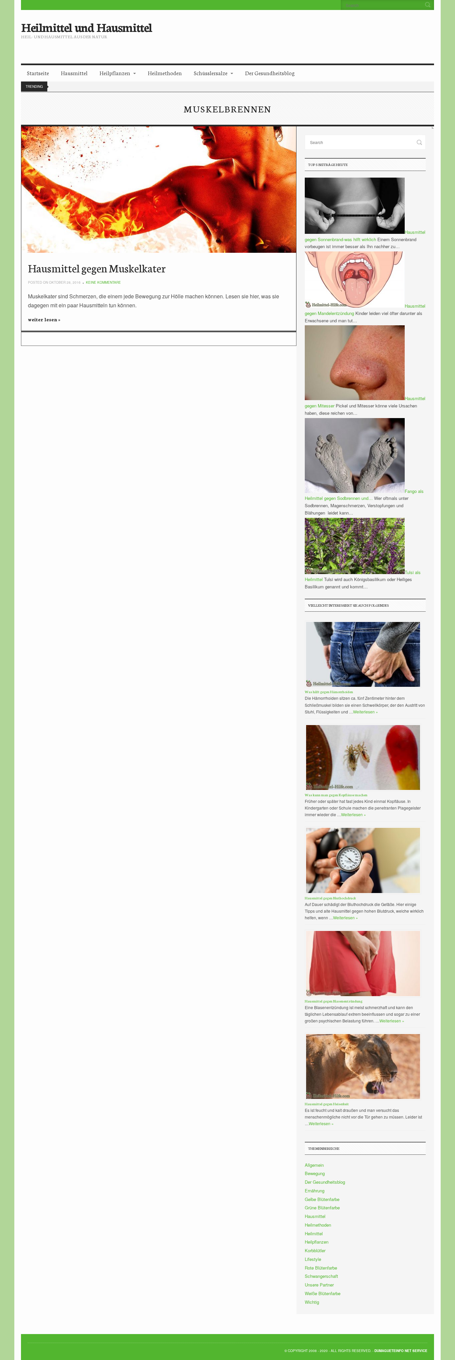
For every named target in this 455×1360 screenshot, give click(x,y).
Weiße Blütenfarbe (322, 1293)
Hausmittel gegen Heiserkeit (327, 1103)
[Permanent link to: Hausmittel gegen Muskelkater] (158, 189)
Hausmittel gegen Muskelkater (97, 267)
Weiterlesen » (365, 711)
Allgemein (314, 1165)
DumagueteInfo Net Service (400, 1350)
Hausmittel (74, 72)
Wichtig (312, 1302)
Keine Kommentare (103, 282)
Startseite (38, 72)
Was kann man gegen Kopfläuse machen (336, 794)
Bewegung (315, 1173)
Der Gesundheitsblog (270, 72)
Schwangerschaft (321, 1276)
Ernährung (314, 1190)
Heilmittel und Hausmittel (86, 26)
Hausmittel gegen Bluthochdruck (330, 897)
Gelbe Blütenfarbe (322, 1199)
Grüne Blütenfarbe (322, 1207)
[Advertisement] (283, 32)
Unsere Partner (319, 1285)
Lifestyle (313, 1259)
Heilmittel (314, 1233)
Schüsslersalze (211, 72)
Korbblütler (315, 1250)
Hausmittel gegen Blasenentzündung (333, 1000)
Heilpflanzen (115, 72)
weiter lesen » (44, 319)
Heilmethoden (165, 72)
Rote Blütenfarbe (321, 1268)
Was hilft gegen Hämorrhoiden (329, 691)
